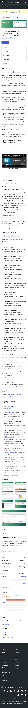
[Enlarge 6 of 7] (24, 502)
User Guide (22, 72)
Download (5, 42)
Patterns (17, 655)
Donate (17, 665)
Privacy (3, 655)
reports (24, 580)
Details (5, 47)
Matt (3, 675)
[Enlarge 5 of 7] (11, 502)
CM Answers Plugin (9, 437)
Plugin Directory (5, 6)
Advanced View (5, 587)
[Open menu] (25, 2)
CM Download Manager (10, 425)
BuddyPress (5, 680)
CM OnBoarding (8, 470)
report (14, 580)
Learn (3, 660)
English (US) (24, 576)
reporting (19, 580)
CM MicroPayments (9, 452)
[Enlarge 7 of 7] (24, 511)
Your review (4, 613)
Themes (17, 649)
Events (17, 662)
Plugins (17, 652)
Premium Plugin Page (7, 72)
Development (6, 59)
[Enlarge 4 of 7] (24, 493)
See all (25, 613)
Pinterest (3, 397)
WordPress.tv (5, 668)
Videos (16, 72)
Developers (4, 665)
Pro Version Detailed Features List (10, 236)
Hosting (3, 652)
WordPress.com (6, 672)
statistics (24, 583)
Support (5, 63)
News (3, 649)
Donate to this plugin (7, 637)
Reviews (5, 51)
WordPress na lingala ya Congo (13, 687)
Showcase (18, 647)
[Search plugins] (17, 17)
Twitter (7, 394)
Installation (6, 55)
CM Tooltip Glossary (9, 412)
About (3, 647)
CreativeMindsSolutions (9, 38)
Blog (2, 394)
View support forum (6, 624)
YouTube (18, 394)
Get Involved (18, 660)
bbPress (4, 678)
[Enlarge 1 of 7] (11, 484)
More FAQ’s (4, 533)
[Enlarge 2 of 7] (24, 484)
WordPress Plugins (12, 406)
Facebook (10, 397)
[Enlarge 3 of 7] (11, 493)
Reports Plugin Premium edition (15, 117)
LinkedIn (12, 394)
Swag (17, 668)
